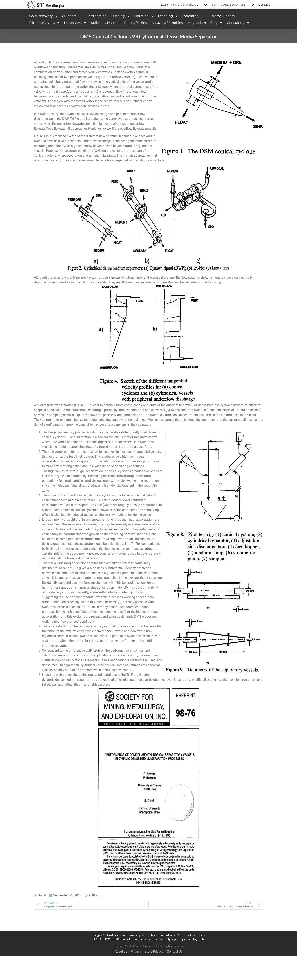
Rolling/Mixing (135, 23)
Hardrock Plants (222, 16)
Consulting (236, 23)
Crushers (69, 16)
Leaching (165, 16)
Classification (96, 16)
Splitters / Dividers (105, 23)
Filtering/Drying (42, 23)
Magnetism (196, 23)
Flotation (141, 16)
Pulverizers (73, 23)
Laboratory (190, 16)
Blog (214, 23)
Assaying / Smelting (167, 23)
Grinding (118, 16)
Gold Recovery (41, 16)
